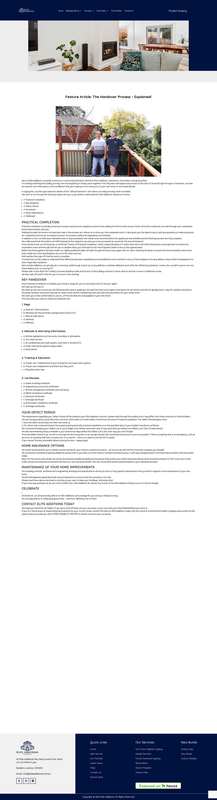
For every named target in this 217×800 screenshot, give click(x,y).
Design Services (143, 753)
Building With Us (72, 11)
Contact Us (128, 11)
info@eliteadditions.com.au (37, 773)
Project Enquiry (178, 10)
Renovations (141, 763)
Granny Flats (141, 772)
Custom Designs (189, 758)
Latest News (96, 763)
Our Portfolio (116, 11)
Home (60, 11)
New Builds (186, 753)
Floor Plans (101, 11)
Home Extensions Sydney (147, 758)
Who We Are (96, 753)
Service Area (96, 777)
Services (88, 11)
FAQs (92, 767)
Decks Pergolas (143, 767)
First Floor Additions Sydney (149, 749)
